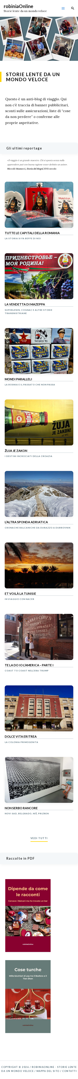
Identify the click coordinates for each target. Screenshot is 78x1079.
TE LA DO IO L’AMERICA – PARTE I (29, 665)
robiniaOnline (18, 6)
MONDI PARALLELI (18, 379)
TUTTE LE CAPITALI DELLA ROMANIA (32, 233)
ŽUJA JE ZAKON (16, 451)
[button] (72, 8)
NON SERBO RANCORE (21, 808)
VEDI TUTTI (39, 838)
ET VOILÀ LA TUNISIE (20, 593)
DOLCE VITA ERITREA (21, 736)
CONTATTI (69, 1071)
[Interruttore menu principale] (63, 8)
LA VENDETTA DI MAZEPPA (25, 304)
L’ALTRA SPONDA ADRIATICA (26, 522)
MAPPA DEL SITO (47, 1071)
